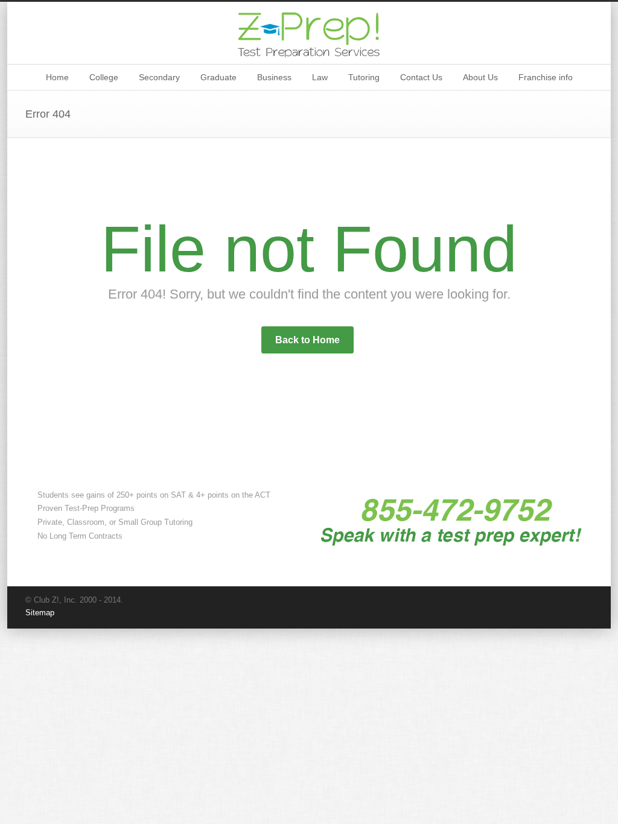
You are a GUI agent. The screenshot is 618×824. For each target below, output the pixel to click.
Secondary (159, 77)
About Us (480, 77)
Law (320, 77)
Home (57, 77)
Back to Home (307, 340)
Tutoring (364, 77)
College (103, 77)
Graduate (218, 77)
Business (274, 77)
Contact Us (421, 77)
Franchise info (545, 77)
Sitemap (39, 612)
